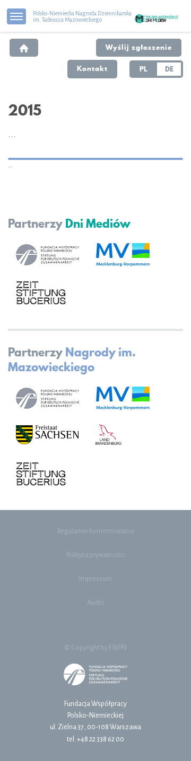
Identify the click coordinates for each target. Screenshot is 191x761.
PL (143, 69)
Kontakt (92, 68)
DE (169, 69)
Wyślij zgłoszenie (139, 47)
